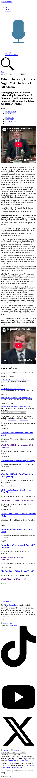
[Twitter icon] (9, 113)
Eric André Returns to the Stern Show (13, 389)
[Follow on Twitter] (18, 748)
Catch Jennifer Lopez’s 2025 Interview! (17, 500)
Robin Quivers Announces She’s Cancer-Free (15, 407)
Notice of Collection (7, 767)
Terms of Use (12, 420)
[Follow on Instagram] (11, 625)
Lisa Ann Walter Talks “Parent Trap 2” (17, 571)
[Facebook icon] (10, 112)
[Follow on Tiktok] (18, 666)
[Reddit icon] (6, 116)
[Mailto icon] (9, 119)
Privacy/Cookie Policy (11, 605)
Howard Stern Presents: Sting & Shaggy (18, 461)
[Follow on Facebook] (7, 680)
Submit (23, 412)
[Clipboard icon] (10, 121)
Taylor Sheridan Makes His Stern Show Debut (16, 380)
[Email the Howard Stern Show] (15, 750)
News (7, 9)
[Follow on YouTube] (18, 712)
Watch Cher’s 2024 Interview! (13, 579)
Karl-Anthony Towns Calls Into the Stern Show (16, 398)
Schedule (8, 11)
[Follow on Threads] (6, 750)
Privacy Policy (24, 420)
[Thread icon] (9, 118)
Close (3, 72)
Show (7, 7)
